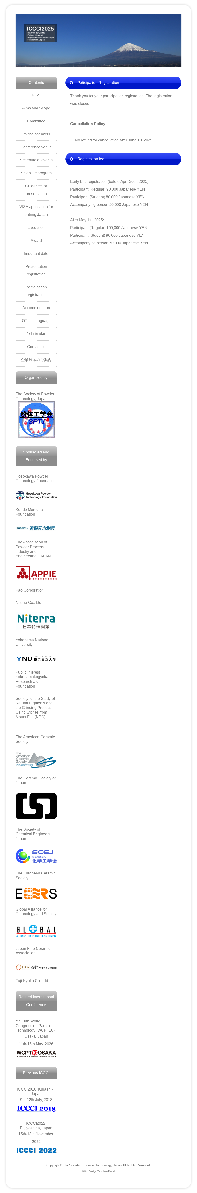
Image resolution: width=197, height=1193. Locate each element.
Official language (36, 321)
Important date (36, 253)
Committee (36, 121)
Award (36, 240)
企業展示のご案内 (36, 360)
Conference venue (36, 147)
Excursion (36, 227)
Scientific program (36, 173)
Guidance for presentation (36, 190)
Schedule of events (36, 160)
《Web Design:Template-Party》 (98, 1171)
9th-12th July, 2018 (36, 1094)
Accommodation (36, 308)
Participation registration (36, 291)
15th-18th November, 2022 (36, 1132)
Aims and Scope (36, 108)
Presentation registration (36, 270)
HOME (36, 95)
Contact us (36, 347)
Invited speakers (36, 134)
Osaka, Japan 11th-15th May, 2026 (35, 1032)
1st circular (36, 334)
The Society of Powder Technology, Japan (92, 1165)
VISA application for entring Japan (36, 211)
